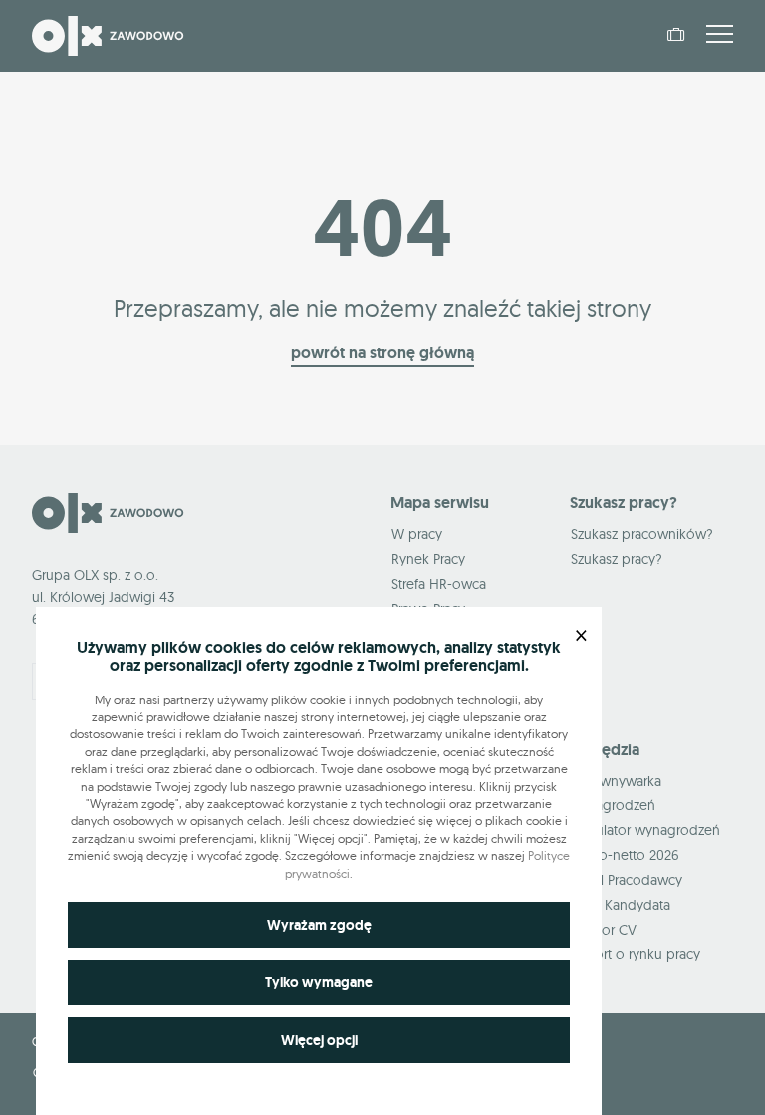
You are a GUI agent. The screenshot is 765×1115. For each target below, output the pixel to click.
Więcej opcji (319, 1040)
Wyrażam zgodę (319, 925)
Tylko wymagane (319, 982)
